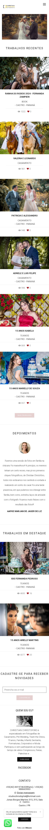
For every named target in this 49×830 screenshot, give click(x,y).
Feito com (24, 828)
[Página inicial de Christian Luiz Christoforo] (9, 7)
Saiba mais (24, 759)
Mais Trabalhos (24, 415)
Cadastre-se (24, 698)
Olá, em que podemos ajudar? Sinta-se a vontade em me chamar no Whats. (21, 813)
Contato (24, 819)
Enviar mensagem (26, 793)
